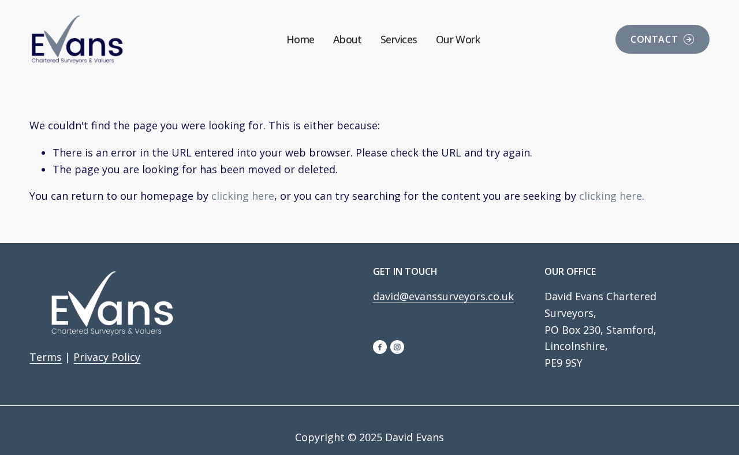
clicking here (242, 196)
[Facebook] (380, 347)
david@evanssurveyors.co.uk (443, 296)
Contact (654, 39)
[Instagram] (397, 347)
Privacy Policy (106, 357)
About (347, 39)
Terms (45, 357)
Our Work (458, 39)
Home (300, 39)
